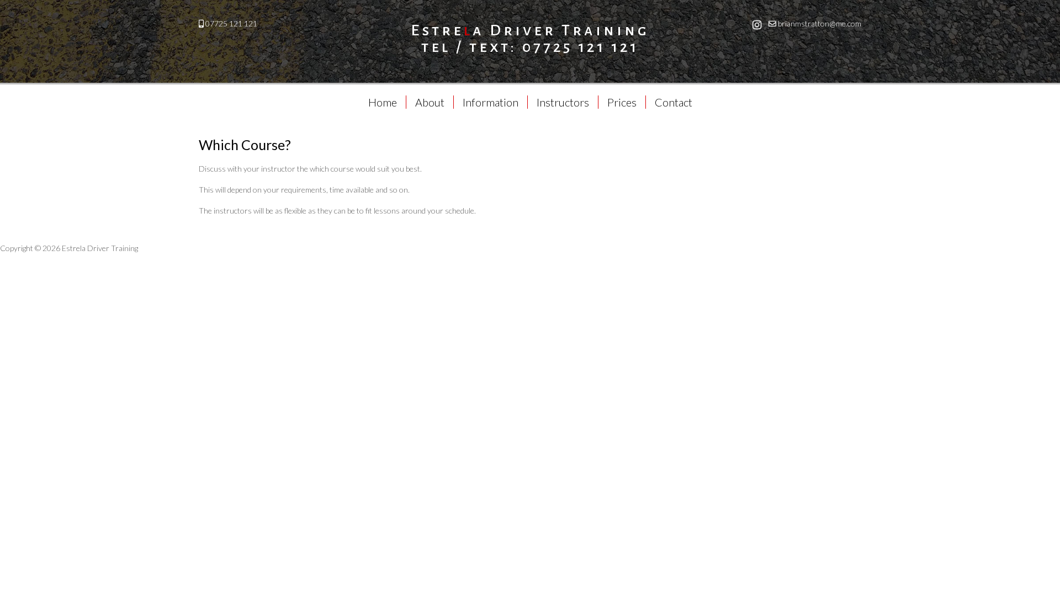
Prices (622, 102)
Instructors (563, 102)
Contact (673, 102)
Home (382, 102)
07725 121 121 (231, 23)
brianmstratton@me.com (819, 23)
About (429, 102)
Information (490, 102)
